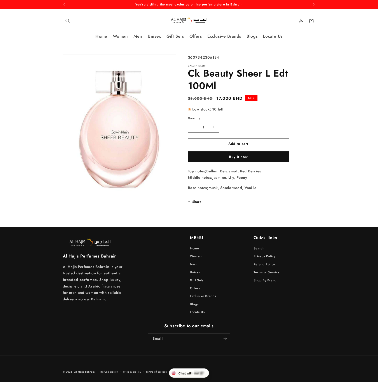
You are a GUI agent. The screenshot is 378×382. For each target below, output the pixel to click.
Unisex (195, 272)
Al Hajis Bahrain (84, 371)
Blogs (194, 304)
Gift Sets (196, 280)
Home (194, 248)
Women (195, 256)
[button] (68, 21)
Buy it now (238, 156)
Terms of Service (267, 272)
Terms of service (156, 371)
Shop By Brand (265, 280)
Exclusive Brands (203, 296)
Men (193, 264)
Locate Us (197, 312)
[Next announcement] (314, 4)
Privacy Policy (264, 256)
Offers (195, 288)
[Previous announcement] (64, 4)
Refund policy (109, 371)
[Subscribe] (225, 338)
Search (259, 248)
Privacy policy (132, 371)
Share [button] (196, 201)
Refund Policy (264, 264)
